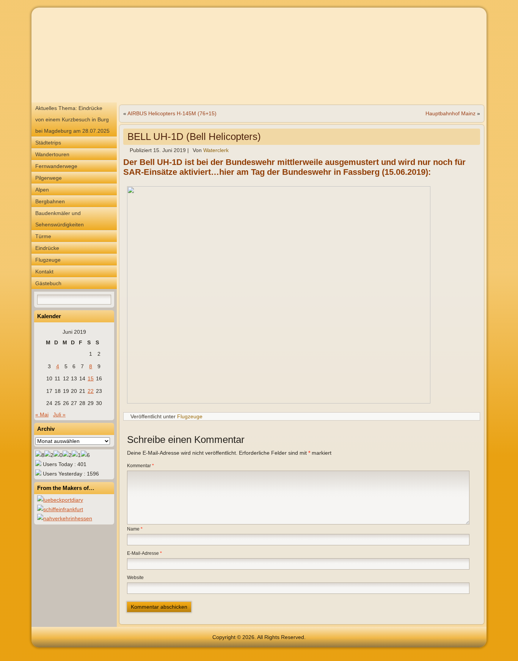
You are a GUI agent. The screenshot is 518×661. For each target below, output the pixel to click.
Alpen (42, 190)
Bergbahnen (50, 201)
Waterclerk (216, 150)
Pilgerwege (48, 178)
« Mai (42, 414)
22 (91, 391)
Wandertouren (52, 154)
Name (135, 529)
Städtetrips (48, 143)
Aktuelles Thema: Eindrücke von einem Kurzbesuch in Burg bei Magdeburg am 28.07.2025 (72, 119)
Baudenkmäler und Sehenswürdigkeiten (59, 219)
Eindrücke (47, 248)
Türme (43, 236)
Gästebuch (48, 283)
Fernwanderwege (56, 166)
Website (135, 577)
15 (91, 378)
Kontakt (44, 271)
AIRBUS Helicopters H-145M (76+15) (172, 113)
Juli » (59, 414)
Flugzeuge (48, 260)
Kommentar (140, 465)
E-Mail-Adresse (144, 553)
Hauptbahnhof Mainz (450, 113)
